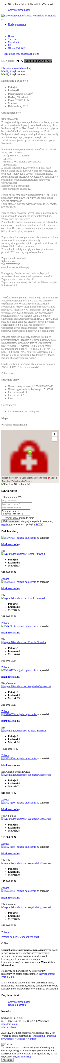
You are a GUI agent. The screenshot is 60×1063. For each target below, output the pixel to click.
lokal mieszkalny (10, 544)
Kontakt (32, 1038)
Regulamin (39, 1035)
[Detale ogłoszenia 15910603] (19, 714)
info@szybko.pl (9, 1024)
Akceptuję (7, 1060)
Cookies (20, 1038)
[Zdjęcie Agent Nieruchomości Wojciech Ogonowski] (26, 686)
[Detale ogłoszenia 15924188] (19, 846)
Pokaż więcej (8, 373)
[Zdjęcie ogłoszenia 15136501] (13, 71)
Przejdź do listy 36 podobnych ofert (20, 936)
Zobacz (5, 578)
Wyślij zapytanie (10, 521)
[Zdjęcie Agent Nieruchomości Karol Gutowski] (23, 553)
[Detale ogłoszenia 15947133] (19, 626)
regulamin (6, 524)
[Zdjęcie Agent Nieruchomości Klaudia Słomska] (23, 642)
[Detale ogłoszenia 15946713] (19, 537)
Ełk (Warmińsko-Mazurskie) (16, 68)
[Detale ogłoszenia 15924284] (19, 890)
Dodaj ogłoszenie (17, 1004)
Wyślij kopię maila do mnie (19, 517)
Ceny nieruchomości (19, 9)
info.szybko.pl (8, 1027)
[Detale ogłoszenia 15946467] (19, 670)
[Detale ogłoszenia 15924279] (19, 758)
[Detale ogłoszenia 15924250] (19, 802)
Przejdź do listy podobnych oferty (21, 53)
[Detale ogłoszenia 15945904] (19, 581)
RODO (39, 524)
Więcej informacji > (23, 1056)
